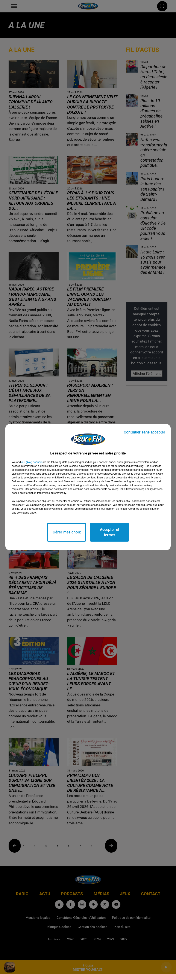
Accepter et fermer (109, 532)
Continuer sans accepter (144, 432)
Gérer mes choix (67, 532)
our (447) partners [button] (31, 462)
